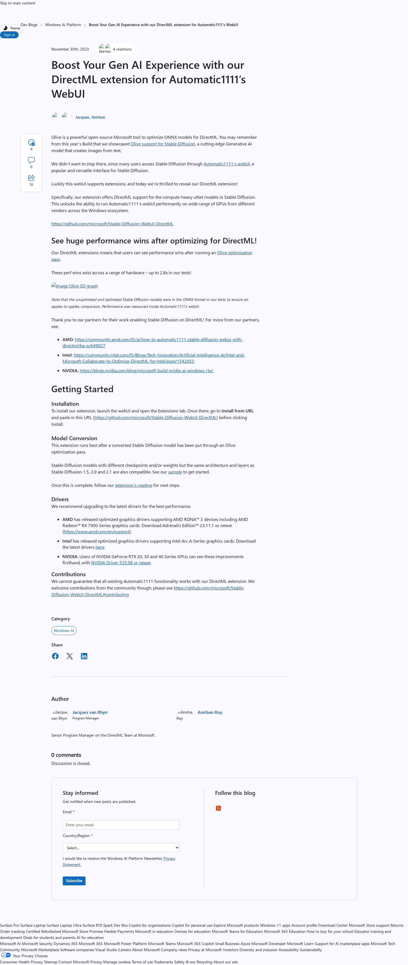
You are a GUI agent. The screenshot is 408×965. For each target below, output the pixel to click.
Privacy (96, 961)
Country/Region (77, 835)
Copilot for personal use (192, 925)
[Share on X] (70, 657)
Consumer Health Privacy (21, 961)
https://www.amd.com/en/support (96, 531)
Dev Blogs (29, 24)
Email (68, 811)
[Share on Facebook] (55, 657)
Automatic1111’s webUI (227, 164)
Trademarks (163, 961)
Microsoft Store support (369, 925)
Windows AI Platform (63, 24)
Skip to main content (17, 3)
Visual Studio (106, 949)
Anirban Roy (210, 712)
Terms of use (142, 961)
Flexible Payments (119, 931)
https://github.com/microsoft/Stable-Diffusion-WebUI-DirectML (112, 223)
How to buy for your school (330, 931)
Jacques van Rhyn (89, 712)
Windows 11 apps (275, 925)
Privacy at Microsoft (205, 949)
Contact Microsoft (74, 961)
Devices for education (192, 931)
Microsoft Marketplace (40, 949)
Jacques (82, 117)
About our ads (225, 961)
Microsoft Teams (162, 943)
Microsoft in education (154, 931)
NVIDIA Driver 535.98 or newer (121, 562)
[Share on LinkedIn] (84, 657)
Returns (397, 925)
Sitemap (50, 961)
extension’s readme (133, 485)
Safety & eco (185, 961)
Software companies (77, 949)
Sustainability (311, 949)
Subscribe (74, 880)
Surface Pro (9, 925)
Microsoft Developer (268, 943)
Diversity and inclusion (259, 949)
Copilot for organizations (150, 925)
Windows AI (64, 630)
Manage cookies (117, 961)
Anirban (98, 117)
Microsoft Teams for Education (237, 931)
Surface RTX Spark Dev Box (105, 925)
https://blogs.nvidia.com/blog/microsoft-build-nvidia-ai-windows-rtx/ (147, 370)
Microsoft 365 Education (285, 931)
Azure (245, 943)
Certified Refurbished (43, 931)
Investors (230, 949)
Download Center (333, 925)
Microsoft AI (10, 943)
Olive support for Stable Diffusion (163, 144)
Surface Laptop (33, 925)
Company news (174, 949)
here (99, 547)
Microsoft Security (37, 943)
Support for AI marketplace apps (342, 943)
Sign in (9, 34)
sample (175, 472)
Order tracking (12, 931)
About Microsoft (146, 949)
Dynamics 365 (66, 943)
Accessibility (289, 949)
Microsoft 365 (91, 943)
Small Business (227, 943)
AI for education (90, 937)
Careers (124, 949)
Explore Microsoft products (236, 925)
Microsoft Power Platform (125, 943)
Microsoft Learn (300, 943)
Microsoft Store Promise (82, 931)
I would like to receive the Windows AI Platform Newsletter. (119, 861)
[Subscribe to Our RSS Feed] (218, 810)
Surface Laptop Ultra (64, 925)
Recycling (204, 961)
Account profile (304, 925)
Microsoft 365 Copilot (195, 943)
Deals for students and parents (49, 937)
